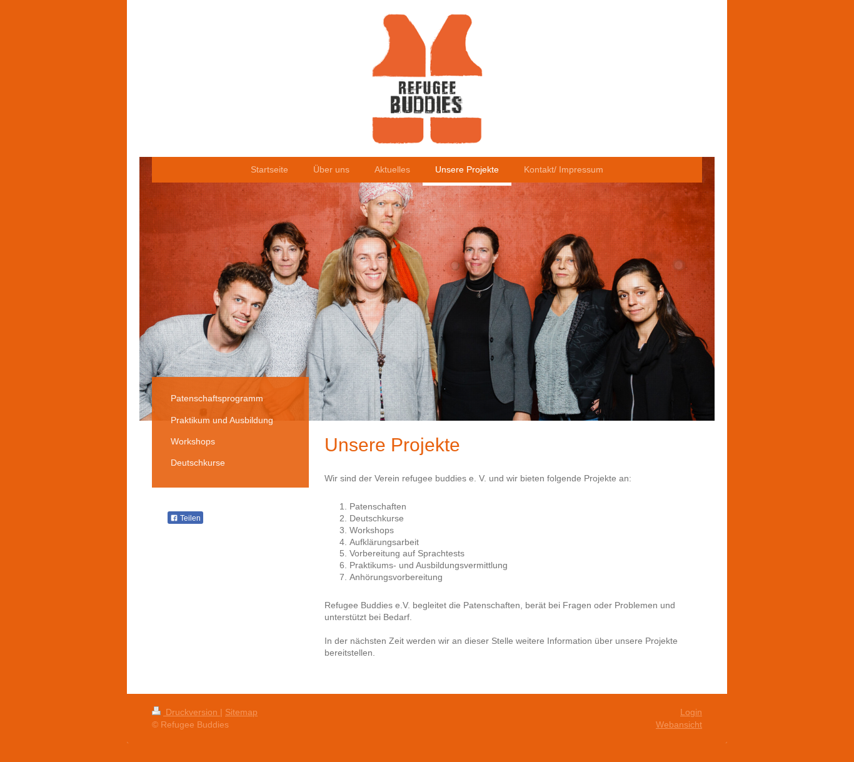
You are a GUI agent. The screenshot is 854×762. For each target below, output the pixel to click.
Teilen (189, 518)
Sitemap (241, 712)
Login (691, 712)
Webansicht (679, 724)
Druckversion (191, 712)
